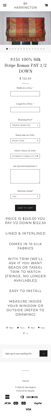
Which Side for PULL (25, 135)
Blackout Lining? (25, 191)
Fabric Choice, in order (25, 150)
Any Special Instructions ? (25, 166)
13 (41, 48)
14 (43, 48)
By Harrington (25, 5)
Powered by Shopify (25, 390)
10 (32, 48)
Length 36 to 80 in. (24, 104)
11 (35, 48)
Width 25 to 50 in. (24, 88)
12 (38, 48)
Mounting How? (25, 119)
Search (25, 381)
